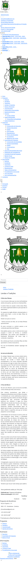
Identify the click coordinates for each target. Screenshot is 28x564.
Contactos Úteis (9, 166)
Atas (8, 149)
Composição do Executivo (14, 126)
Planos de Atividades (12, 135)
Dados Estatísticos (10, 121)
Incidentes (7, 163)
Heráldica (7, 101)
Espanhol (4, 185)
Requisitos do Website (14, 556)
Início (3, 96)
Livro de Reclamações (10, 175)
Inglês (4, 189)
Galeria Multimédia (10, 117)
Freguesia (5, 98)
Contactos (5, 177)
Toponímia (7, 164)
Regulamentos (11, 133)
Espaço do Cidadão (10, 157)
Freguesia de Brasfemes (6, 558)
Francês (4, 187)
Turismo (7, 114)
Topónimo (7, 103)
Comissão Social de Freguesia (13, 154)
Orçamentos (10, 136)
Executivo (7, 124)
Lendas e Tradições (10, 105)
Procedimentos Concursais (12, 172)
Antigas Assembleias (12, 143)
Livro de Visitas (9, 173)
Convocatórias (11, 147)
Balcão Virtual (8, 156)
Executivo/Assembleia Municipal (13, 150)
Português (5, 184)
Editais (8, 129)
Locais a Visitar (11, 115)
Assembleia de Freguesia (11, 140)
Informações (10, 131)
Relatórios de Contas (12, 138)
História (7, 100)
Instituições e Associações (12, 110)
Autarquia (5, 122)
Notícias (7, 161)
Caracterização (9, 108)
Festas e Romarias (9, 107)
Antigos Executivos (12, 128)
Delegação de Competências (12, 152)
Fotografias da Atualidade (14, 119)
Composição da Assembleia (14, 142)
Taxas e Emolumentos (10, 170)
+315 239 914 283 (6, 31)
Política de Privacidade (14, 555)
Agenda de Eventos (10, 112)
